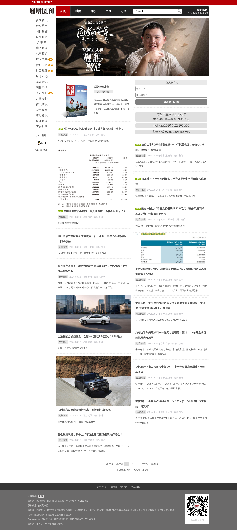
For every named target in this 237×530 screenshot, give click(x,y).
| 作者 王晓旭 (166, 155)
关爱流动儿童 (101, 86)
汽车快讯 (63, 217)
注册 (205, 9)
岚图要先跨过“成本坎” (68, 223)
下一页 (144, 463)
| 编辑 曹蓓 (100, 134)
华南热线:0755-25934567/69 (171, 131)
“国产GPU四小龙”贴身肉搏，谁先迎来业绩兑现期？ (94, 128)
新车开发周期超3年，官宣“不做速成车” (77, 421)
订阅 (124, 11)
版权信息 (32, 505)
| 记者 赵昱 (87, 217)
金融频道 (140, 155)
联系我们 (135, 486)
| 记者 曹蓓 (87, 276)
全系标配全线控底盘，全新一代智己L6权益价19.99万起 (90, 336)
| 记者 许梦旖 (88, 134)
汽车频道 (63, 415)
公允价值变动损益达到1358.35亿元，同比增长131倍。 (162, 320)
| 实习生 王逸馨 (167, 219)
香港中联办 (71, 501)
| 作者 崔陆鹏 (88, 440)
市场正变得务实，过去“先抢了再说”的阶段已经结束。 (84, 140)
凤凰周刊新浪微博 (37, 501)
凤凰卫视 (59, 501)
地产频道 (140, 219)
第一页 (109, 463)
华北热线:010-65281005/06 (171, 125)
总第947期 (103, 91)
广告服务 (113, 486)
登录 (199, 9)
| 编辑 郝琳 (98, 217)
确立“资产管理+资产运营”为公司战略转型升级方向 (160, 225)
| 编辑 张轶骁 (99, 276)
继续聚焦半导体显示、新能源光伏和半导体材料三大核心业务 (165, 196)
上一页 (119, 463)
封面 (78, 11)
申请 (40, 496)
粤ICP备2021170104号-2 (82, 519)
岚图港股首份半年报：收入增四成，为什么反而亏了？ (95, 211)
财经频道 (63, 134)
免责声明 (43, 505)
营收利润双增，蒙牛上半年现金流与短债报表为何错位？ (90, 434)
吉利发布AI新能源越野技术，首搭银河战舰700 (84, 409)
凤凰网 (50, 501)
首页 (63, 11)
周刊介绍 (101, 486)
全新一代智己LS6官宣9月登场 (72, 348)
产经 (108, 11)
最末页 (154, 463)
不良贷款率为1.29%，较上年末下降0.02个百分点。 (83, 253)
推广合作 (124, 486)
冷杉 (93, 11)
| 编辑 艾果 (178, 279)
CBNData (83, 501)
